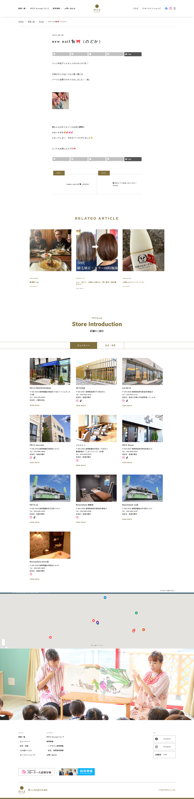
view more (33, 286)
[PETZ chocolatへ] (50, 441)
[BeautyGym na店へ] (142, 499)
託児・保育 (24, 746)
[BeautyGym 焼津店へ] (96, 499)
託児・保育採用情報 (56, 750)
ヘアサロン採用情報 (56, 746)
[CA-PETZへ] (142, 383)
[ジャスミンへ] (96, 441)
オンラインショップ (152, 8)
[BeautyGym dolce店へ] (50, 556)
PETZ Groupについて (39, 8)
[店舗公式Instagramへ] (77, 401)
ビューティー (25, 741)
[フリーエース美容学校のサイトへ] (36, 771)
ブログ (136, 8)
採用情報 (56, 8)
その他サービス (26, 750)
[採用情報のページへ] (77, 771)
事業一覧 (22, 8)
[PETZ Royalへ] (142, 441)
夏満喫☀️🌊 (34, 282)
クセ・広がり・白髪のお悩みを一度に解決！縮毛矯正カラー (96, 283)
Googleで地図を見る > (168, 590)
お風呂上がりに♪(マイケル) (133, 282)
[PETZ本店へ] (96, 383)
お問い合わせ (70, 8)
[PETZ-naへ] (50, 499)
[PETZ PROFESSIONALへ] (50, 383)
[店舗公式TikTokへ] (81, 401)
